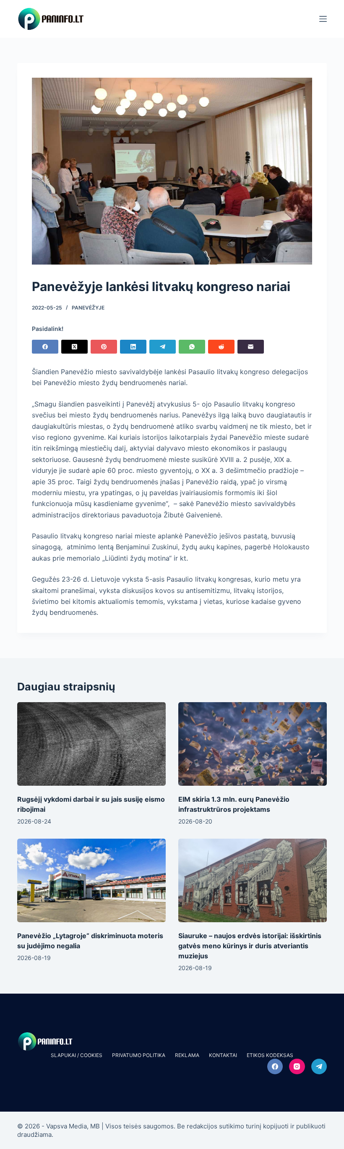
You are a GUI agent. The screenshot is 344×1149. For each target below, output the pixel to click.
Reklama (187, 1055)
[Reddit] (221, 347)
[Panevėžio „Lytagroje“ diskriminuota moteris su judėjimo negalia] (91, 880)
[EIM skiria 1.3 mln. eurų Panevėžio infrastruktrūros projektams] (252, 744)
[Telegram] (162, 347)
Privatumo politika (138, 1055)
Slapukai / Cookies (76, 1055)
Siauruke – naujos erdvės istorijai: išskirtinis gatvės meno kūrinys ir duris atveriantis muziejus (249, 945)
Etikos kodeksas (270, 1055)
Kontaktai (223, 1055)
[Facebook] (45, 347)
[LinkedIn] (133, 347)
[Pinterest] (104, 347)
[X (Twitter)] (74, 347)
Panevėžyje (88, 307)
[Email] (250, 347)
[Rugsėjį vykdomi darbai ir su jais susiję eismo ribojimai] (91, 744)
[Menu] (323, 19)
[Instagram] (297, 1067)
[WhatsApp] (192, 347)
